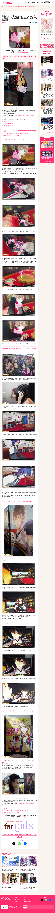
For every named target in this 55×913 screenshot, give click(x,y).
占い (42, 2)
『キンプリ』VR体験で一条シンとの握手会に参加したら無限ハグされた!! (15, 133)
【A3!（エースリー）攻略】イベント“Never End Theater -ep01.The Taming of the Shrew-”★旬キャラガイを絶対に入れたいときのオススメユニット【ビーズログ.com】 (28, 886)
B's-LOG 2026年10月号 (47, 34)
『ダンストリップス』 (6, 125)
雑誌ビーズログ (28, 2)
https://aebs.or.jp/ (42, 907)
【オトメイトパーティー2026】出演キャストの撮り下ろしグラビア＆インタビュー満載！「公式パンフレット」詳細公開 (10, 886)
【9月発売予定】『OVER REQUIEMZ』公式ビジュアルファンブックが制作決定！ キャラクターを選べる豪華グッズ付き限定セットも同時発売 (48, 127)
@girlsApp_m (24, 52)
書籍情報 (34, 2)
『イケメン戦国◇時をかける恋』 (8, 123)
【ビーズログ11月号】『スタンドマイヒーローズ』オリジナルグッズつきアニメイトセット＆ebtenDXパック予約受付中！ (10, 869)
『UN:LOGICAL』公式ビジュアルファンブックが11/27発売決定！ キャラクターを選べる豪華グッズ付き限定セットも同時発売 (28, 869)
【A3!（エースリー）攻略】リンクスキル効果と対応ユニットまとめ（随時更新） (48, 65)
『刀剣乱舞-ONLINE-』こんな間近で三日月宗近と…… (11, 135)
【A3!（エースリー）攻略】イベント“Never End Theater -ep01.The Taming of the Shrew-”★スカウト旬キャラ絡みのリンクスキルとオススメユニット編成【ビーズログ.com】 (48, 111)
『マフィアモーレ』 (5, 121)
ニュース (21, 2)
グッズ (38, 2)
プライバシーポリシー (18, 906)
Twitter (17, 50)
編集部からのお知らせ (27, 901)
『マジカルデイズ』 (5, 127)
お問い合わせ (11, 906)
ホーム (2, 6)
